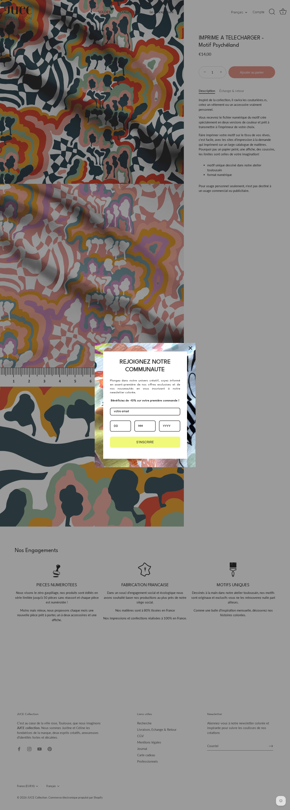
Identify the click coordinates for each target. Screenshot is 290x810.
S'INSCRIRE (145, 442)
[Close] (190, 348)
